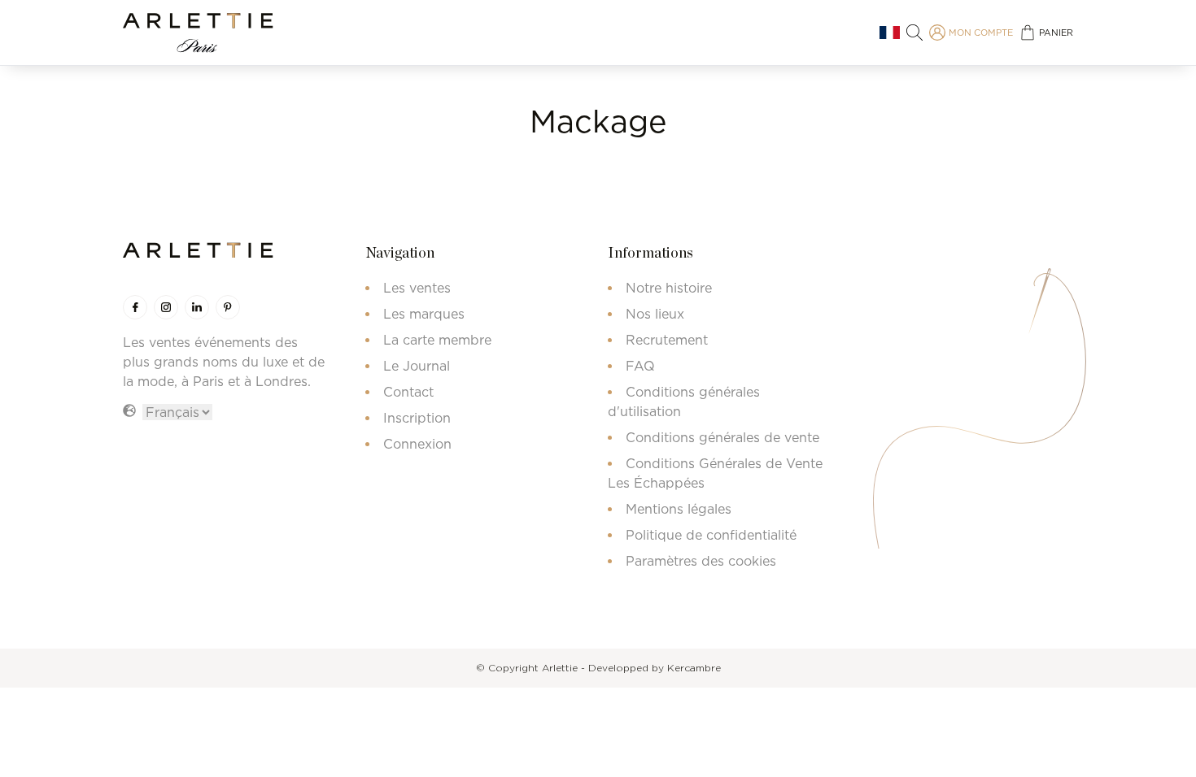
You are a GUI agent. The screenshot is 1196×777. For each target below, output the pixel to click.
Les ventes (417, 287)
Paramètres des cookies (701, 560)
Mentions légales (678, 508)
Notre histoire (669, 287)
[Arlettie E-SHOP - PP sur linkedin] (196, 307)
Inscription (417, 417)
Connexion (417, 443)
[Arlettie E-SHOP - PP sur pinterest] (227, 307)
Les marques (424, 313)
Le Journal (416, 365)
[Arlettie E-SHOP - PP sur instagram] (165, 307)
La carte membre (437, 339)
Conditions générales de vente (722, 437)
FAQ (640, 365)
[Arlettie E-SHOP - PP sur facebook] (135, 307)
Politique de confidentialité (711, 534)
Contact (408, 391)
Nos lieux (655, 313)
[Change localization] (890, 33)
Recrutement (667, 339)
